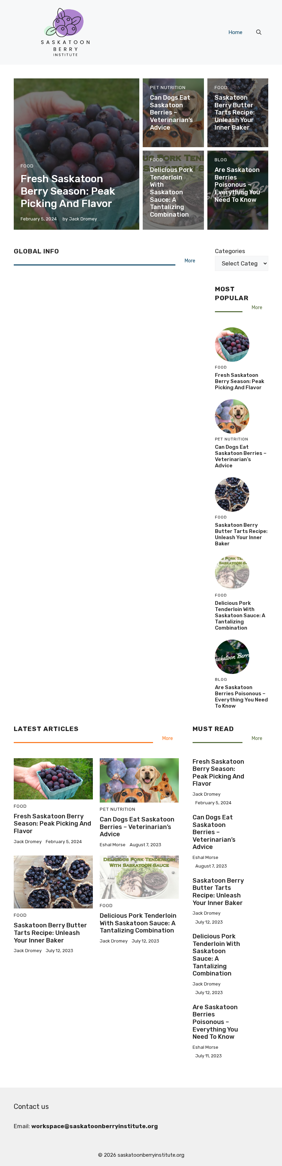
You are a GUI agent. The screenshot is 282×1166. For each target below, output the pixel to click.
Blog (221, 159)
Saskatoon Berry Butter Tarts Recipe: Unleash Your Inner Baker (235, 112)
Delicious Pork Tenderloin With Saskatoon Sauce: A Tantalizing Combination (171, 192)
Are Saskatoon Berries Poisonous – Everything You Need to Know (237, 184)
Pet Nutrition (168, 87)
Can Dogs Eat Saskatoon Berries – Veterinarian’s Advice (171, 112)
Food (27, 165)
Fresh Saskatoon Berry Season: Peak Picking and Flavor (68, 191)
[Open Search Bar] (258, 32)
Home (235, 32)
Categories (230, 251)
